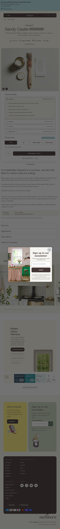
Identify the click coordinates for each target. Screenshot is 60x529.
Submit (41, 270)
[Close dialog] (49, 250)
